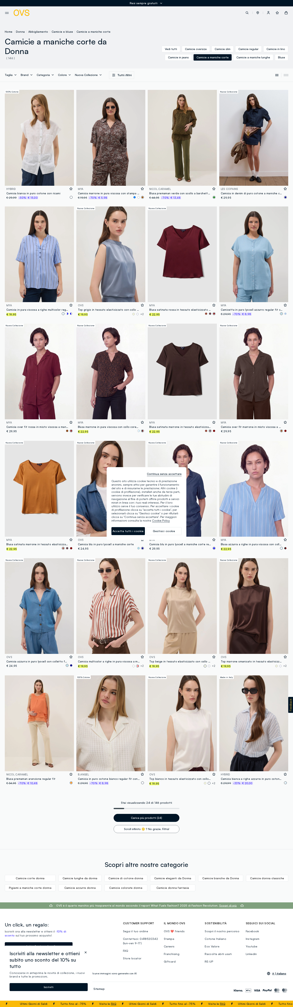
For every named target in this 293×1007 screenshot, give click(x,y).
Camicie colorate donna (125, 887)
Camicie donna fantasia (172, 887)
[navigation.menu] (7, 13)
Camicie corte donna (30, 878)
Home (9, 31)
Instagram (253, 938)
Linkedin (251, 954)
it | (279, 973)
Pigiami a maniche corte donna (30, 887)
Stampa (169, 938)
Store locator (132, 958)
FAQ (89, 1003)
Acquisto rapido (39, 180)
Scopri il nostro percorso (222, 931)
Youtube (252, 946)
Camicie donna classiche (267, 878)
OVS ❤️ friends (174, 931)
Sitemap (99, 988)
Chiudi (282, 1003)
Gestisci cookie (164, 531)
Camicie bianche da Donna (220, 878)
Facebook (252, 931)
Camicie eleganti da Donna (172, 878)
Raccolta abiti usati (218, 954)
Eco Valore (212, 946)
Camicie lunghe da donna (80, 878)
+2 (142, 314)
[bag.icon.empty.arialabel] (286, 13)
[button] (258, 13)
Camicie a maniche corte (93, 31)
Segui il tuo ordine (135, 931)
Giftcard (170, 961)
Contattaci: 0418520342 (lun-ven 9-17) (140, 941)
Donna (20, 31)
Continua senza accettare (164, 474)
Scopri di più (228, 905)
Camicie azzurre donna (80, 887)
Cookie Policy (161, 520)
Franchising (171, 954)
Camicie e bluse (62, 31)
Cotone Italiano (215, 938)
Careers (169, 946)
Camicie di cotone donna (125, 878)
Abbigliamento (38, 31)
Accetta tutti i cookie (128, 531)
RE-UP (209, 961)
